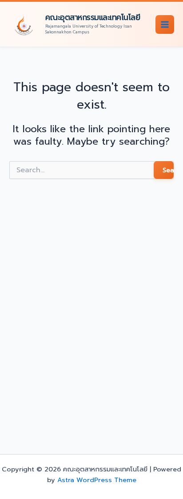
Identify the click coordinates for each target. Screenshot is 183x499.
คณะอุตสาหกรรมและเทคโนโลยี (92, 17)
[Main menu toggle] (164, 24)
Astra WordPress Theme (96, 480)
